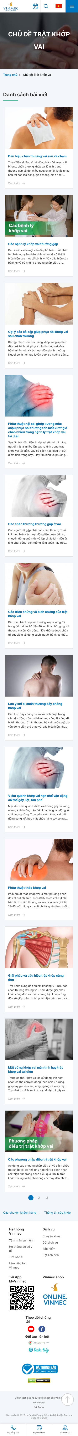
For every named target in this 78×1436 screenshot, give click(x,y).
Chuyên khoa (51, 1236)
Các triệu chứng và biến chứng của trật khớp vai (37, 614)
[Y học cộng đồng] (39, 1343)
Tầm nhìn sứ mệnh (21, 1240)
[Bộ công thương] (39, 1369)
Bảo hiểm (48, 1249)
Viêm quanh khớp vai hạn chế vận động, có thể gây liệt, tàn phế (38, 798)
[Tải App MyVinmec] (22, 1298)
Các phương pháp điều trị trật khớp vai (37, 1159)
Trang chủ (10, 75)
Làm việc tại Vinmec (17, 1265)
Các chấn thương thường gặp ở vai (34, 524)
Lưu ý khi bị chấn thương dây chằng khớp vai (35, 706)
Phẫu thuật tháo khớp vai (27, 888)
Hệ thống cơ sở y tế (20, 1249)
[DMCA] (39, 1380)
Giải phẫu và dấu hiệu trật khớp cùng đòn (36, 977)
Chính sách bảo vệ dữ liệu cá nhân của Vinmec (39, 1397)
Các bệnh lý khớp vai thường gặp (33, 244)
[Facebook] (41, 1329)
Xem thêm (14, 183)
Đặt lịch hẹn (50, 1255)
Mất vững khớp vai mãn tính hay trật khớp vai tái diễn (35, 1069)
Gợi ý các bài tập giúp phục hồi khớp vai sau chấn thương (38, 334)
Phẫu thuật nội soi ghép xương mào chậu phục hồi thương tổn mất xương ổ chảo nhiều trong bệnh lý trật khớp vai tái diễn (37, 430)
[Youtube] (31, 1329)
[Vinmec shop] (55, 1294)
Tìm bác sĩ (16, 1257)
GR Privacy (39, 1402)
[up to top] (67, 1399)
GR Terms (39, 1407)
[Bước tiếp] (39, 1350)
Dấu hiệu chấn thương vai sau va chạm (37, 156)
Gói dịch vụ (50, 1242)
